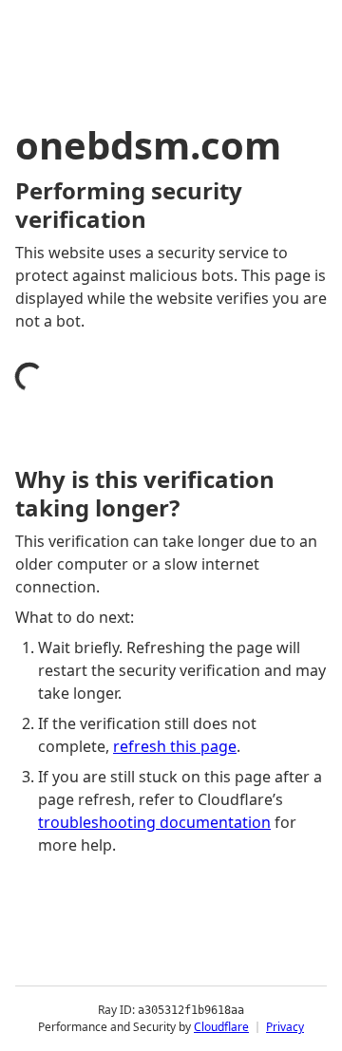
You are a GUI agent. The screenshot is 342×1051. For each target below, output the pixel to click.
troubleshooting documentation (154, 822)
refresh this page (175, 746)
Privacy (285, 1027)
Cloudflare (221, 1027)
